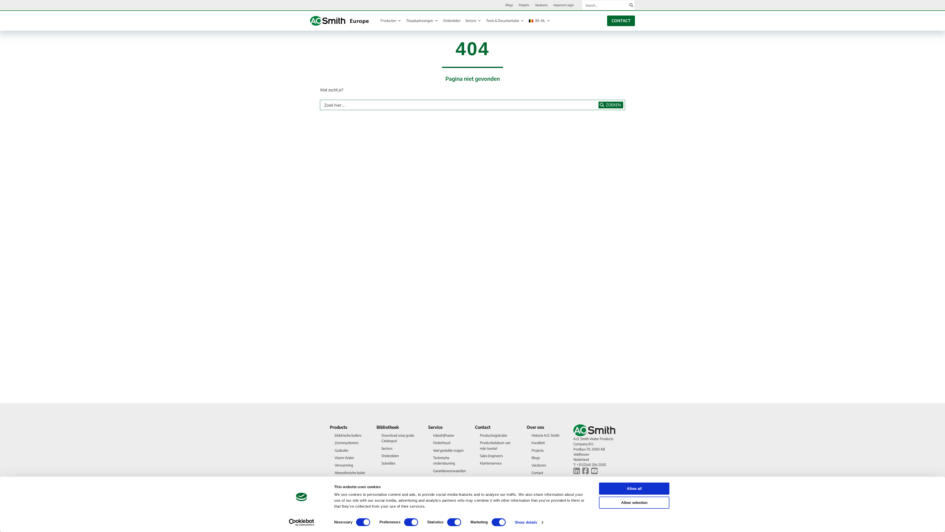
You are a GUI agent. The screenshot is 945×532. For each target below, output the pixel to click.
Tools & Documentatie (502, 20)
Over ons (535, 427)
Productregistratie (493, 435)
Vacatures (539, 465)
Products (338, 427)
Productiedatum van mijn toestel (495, 445)
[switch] (411, 522)
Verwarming (344, 465)
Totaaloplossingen (419, 20)
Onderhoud (441, 443)
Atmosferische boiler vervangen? (350, 475)
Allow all (634, 488)
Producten (388, 20)
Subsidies (388, 463)
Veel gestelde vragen (448, 450)
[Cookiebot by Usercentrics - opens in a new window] (301, 522)
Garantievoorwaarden (449, 471)
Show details (526, 522)
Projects (538, 450)
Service (435, 427)
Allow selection (634, 502)
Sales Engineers (491, 456)
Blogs (536, 458)
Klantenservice (491, 463)
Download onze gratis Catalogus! (397, 438)
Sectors (470, 20)
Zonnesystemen (347, 443)
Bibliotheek (388, 427)
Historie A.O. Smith (545, 435)
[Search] (631, 5)
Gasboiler (341, 450)
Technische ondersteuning (444, 460)
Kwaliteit (538, 443)
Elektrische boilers (348, 435)
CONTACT (621, 20)
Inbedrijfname (443, 435)
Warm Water (344, 458)
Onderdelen (451, 20)
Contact (482, 427)
